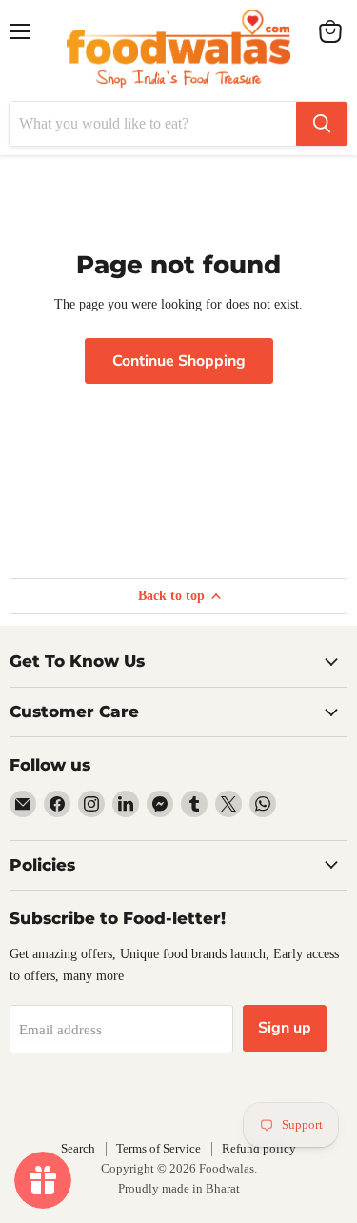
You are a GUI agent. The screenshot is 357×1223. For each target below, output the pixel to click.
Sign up (284, 1027)
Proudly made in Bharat (179, 1188)
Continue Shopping (179, 361)
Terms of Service (158, 1148)
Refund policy (259, 1148)
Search (78, 1148)
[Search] (321, 124)
